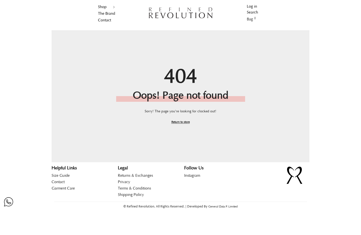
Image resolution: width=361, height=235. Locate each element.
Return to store (180, 122)
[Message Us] (9, 202)
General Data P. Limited (223, 206)
